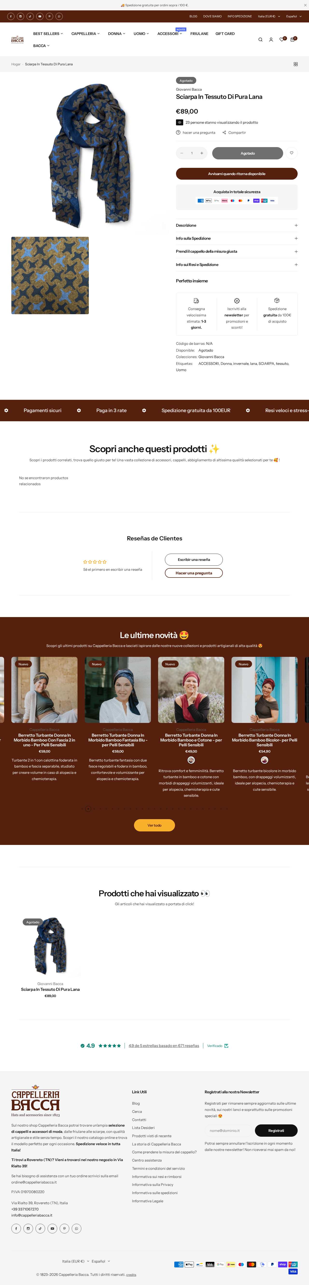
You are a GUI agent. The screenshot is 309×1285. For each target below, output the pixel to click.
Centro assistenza (147, 1160)
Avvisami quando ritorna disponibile (236, 173)
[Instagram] (20, 16)
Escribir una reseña (194, 559)
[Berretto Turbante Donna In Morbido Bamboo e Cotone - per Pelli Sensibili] (191, 690)
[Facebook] (10, 16)
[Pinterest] (49, 16)
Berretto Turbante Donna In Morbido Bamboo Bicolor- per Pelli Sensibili (264, 740)
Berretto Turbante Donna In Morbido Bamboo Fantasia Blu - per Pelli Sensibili (117, 740)
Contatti (139, 1119)
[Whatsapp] (59, 16)
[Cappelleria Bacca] (17, 40)
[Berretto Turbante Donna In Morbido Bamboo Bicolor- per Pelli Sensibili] (265, 690)
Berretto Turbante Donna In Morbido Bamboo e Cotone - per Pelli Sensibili (191, 740)
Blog (136, 1103)
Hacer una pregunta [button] (194, 573)
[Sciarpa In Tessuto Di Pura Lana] (50, 946)
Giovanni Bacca (189, 89)
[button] (82, 809)
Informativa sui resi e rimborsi (157, 1176)
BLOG (193, 16)
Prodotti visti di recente (151, 1136)
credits (131, 1275)
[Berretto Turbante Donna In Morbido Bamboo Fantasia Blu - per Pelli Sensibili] (118, 690)
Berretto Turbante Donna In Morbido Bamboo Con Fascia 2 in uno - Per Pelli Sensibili (44, 740)
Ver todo (154, 825)
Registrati (276, 1130)
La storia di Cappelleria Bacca (156, 1144)
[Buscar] (260, 39)
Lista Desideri (143, 1127)
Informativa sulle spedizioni (155, 1192)
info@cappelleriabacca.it (31, 1215)
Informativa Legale (147, 1201)
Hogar (16, 64)
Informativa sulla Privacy (152, 1184)
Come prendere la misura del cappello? (164, 1152)
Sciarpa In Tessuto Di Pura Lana (50, 989)
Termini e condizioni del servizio (158, 1168)
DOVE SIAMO (212, 16)
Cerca (137, 1111)
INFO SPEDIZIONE (240, 16)
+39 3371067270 (25, 1209)
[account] (271, 39)
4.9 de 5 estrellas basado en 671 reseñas (164, 1045)
